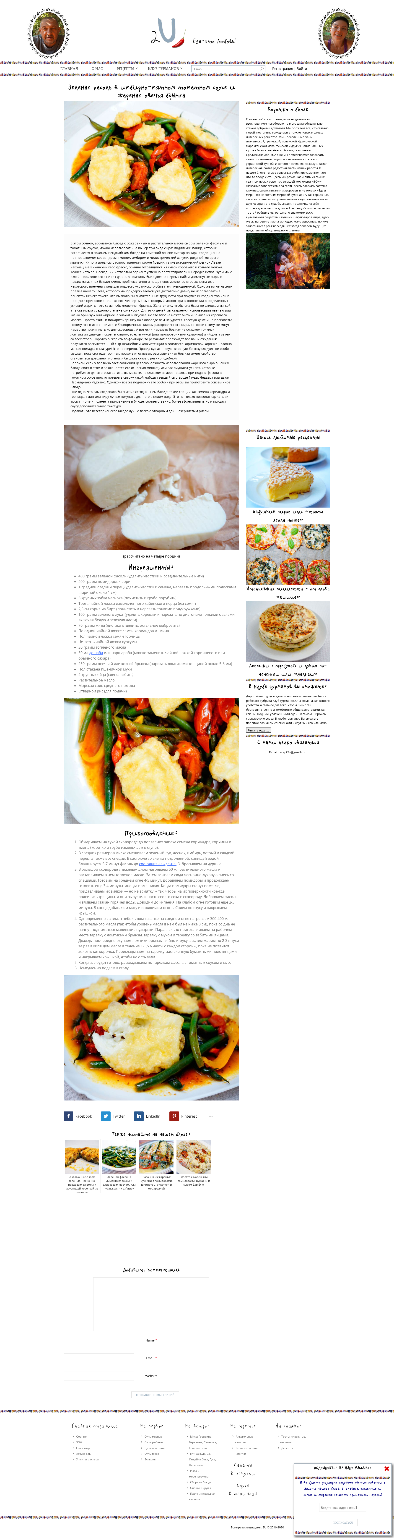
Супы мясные (154, 1436)
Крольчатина (198, 1448)
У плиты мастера (87, 1459)
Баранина (195, 1442)
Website (151, 1376)
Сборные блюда (201, 1482)
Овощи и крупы (200, 1488)
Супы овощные (155, 1448)
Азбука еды (83, 1454)
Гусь (212, 1459)
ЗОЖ (79, 1442)
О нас (97, 68)
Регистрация (282, 68)
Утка (205, 1459)
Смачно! (81, 1436)
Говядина (205, 1436)
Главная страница (95, 1426)
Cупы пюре (152, 1454)
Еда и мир (83, 1448)
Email (151, 1358)
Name (151, 1340)
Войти (302, 68)
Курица (205, 1454)
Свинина (210, 1442)
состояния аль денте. (157, 863)
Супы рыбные (154, 1442)
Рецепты (125, 68)
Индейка (195, 1459)
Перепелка (196, 1465)
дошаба (96, 652)
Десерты (287, 1448)
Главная (69, 68)
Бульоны (150, 1459)
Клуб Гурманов (163, 68)
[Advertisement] (151, 1227)
